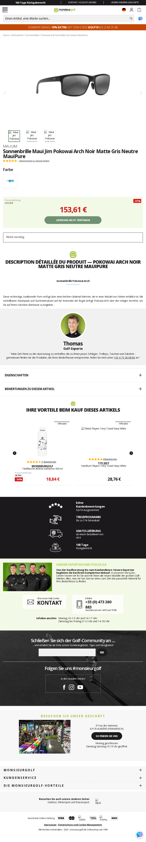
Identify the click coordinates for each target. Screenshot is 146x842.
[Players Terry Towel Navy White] (103, 440)
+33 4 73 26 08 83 (124, 357)
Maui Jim (10, 146)
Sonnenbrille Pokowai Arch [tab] (73, 281)
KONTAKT (49, 602)
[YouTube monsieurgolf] (80, 686)
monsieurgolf (19, 770)
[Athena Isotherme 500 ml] (42, 442)
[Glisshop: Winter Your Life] (64, 10)
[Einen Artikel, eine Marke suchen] (131, 18)
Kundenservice (20, 778)
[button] (73, 375)
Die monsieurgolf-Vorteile (34, 786)
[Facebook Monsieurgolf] (64, 686)
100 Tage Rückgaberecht (30, 2)
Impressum (50, 824)
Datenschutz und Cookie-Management (80, 824)
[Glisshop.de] (98, 801)
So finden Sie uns (107, 736)
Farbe (8, 169)
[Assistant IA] (140, 18)
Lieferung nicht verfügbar (73, 220)
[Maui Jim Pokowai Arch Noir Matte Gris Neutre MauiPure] (73, 84)
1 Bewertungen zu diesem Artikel (34, 161)
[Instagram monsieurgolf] (71, 686)
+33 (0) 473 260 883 (98, 604)
